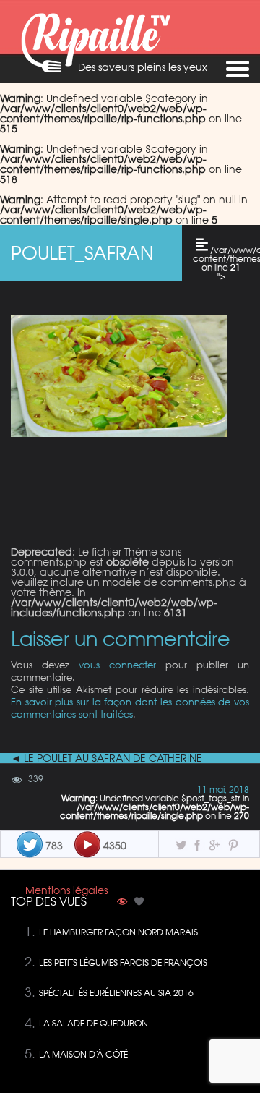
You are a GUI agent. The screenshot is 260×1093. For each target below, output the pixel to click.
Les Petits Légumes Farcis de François (123, 962)
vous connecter (117, 664)
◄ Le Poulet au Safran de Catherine (106, 758)
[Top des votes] (139, 903)
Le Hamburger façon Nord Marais (118, 932)
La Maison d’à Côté (83, 1054)
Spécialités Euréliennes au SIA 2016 (116, 992)
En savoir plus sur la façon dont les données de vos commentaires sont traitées (130, 707)
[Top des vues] (122, 903)
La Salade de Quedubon (93, 1023)
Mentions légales (66, 890)
